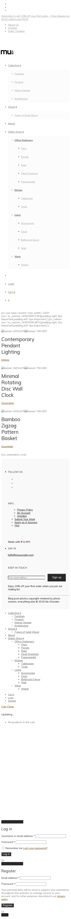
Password (8, 842)
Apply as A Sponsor (26, 522)
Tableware (27, 198)
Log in (6, 854)
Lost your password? (35, 848)
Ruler (24, 165)
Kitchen (18, 190)
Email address (10, 877)
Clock (24, 231)
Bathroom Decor (30, 239)
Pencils (25, 156)
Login (11, 283)
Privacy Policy (25, 509)
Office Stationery (24, 140)
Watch (24, 264)
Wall (23, 248)
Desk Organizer (29, 173)
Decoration (7, 403)
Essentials (7, 446)
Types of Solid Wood (26, 115)
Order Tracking (16, 31)
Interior (5, 359)
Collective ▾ (14, 65)
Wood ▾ (12, 106)
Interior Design (22, 90)
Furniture (19, 73)
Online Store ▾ (16, 131)
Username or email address (18, 836)
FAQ (17, 525)
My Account (23, 512)
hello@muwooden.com (21, 555)
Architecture (21, 98)
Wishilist (22, 516)
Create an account (12, 863)
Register (8, 905)
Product (19, 82)
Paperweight (28, 181)
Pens (23, 148)
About (11, 123)
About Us (13, 24)
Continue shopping (12, 821)
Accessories (27, 223)
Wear (18, 256)
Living (18, 214)
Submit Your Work (25, 519)
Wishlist (12, 28)
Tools (24, 206)
